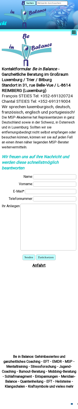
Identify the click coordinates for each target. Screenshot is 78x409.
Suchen (30, 3)
